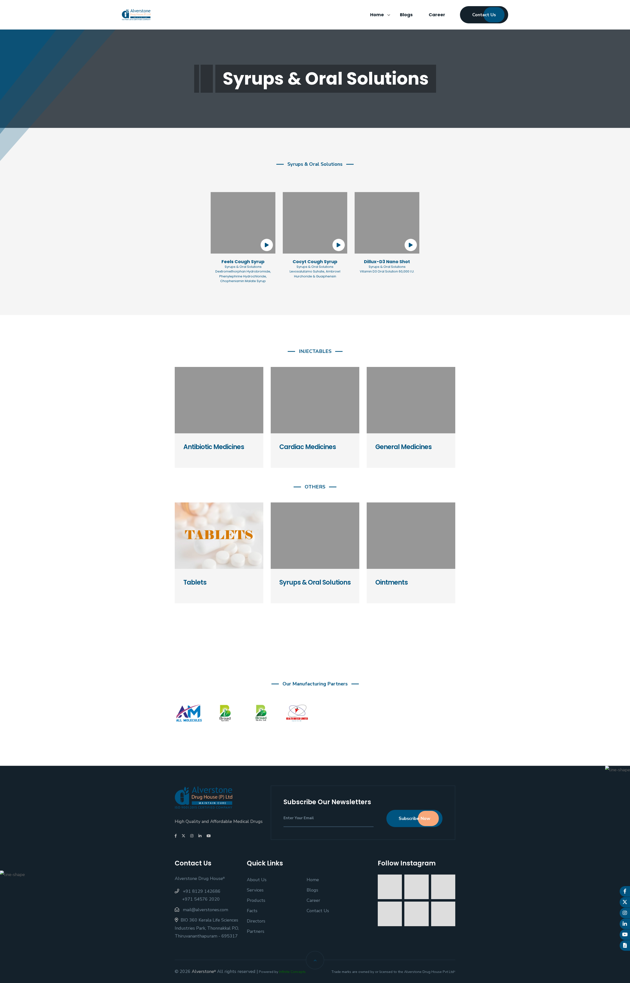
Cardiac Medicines (307, 447)
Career (437, 15)
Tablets (194, 582)
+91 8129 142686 (201, 891)
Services (255, 890)
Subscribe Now (414, 818)
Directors (256, 921)
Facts (252, 911)
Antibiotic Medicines (213, 447)
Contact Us (484, 15)
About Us (257, 880)
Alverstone (204, 971)
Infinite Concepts (292, 971)
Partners (255, 931)
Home (377, 15)
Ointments (391, 582)
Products (256, 900)
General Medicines (403, 447)
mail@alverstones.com (205, 910)
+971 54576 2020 (201, 899)
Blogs (406, 15)
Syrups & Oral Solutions (315, 582)
